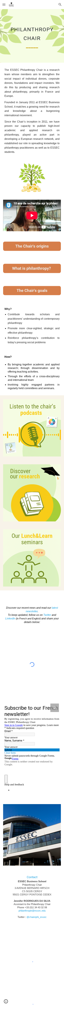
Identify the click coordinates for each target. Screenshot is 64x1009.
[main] (32, 36)
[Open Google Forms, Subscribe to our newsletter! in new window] (54, 708)
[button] (4, 4)
